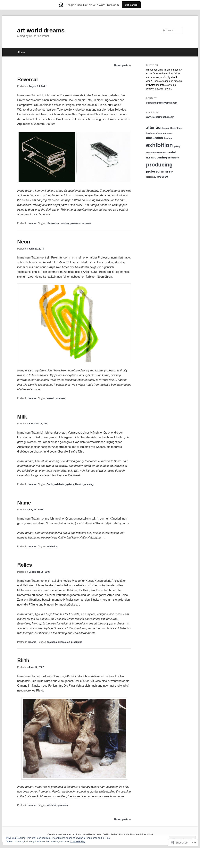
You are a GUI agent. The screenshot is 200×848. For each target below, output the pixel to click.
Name (24, 502)
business (52, 642)
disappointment (164, 133)
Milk (22, 416)
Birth (23, 660)
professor (75, 223)
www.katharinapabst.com (160, 117)
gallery (70, 484)
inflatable (52, 805)
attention (154, 127)
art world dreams (41, 30)
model (171, 152)
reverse (86, 223)
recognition (167, 171)
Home (21, 52)
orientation (64, 642)
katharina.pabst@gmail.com (161, 102)
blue (179, 127)
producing (76, 642)
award (50, 398)
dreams (32, 223)
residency (151, 176)
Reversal (27, 79)
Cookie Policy (77, 841)
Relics (24, 564)
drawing (64, 223)
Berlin (50, 484)
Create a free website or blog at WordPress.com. (74, 834)
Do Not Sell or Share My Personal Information (128, 834)
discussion (53, 223)
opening (88, 484)
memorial (161, 152)
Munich (79, 484)
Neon (23, 241)
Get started (131, 4)
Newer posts (122, 65)
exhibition (59, 484)
